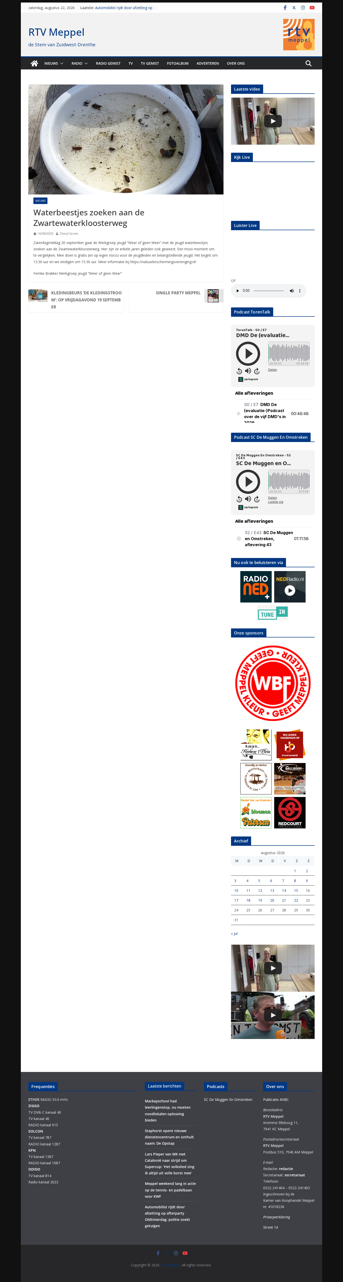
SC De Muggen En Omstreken (228, 1099)
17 (236, 900)
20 (272, 900)
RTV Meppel (56, 32)
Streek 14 (270, 1227)
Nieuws (51, 63)
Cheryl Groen (69, 233)
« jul (234, 933)
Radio (77, 63)
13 (272, 890)
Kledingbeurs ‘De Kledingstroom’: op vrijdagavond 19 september (86, 300)
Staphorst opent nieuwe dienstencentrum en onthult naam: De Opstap (169, 1137)
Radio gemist (108, 63)
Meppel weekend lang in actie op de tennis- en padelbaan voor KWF (124, 10)
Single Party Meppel (178, 293)
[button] (61, 63)
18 (248, 900)
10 (236, 890)
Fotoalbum (178, 63)
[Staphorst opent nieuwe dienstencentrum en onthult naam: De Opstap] (273, 121)
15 (296, 890)
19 (260, 900)
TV (131, 63)
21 (284, 900)
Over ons (236, 63)
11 (248, 890)
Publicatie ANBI (275, 1099)
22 (296, 900)
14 (284, 890)
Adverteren (208, 63)
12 (260, 890)
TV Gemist (150, 63)
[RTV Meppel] (34, 63)
